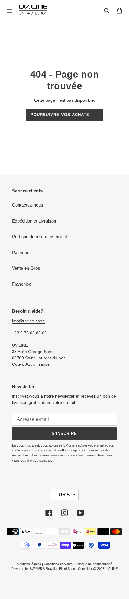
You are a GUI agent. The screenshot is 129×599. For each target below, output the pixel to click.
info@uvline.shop (28, 320)
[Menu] (9, 10)
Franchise (22, 284)
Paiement (21, 252)
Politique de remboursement (39, 236)
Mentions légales (29, 564)
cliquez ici (44, 460)
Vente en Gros (26, 268)
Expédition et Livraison (34, 220)
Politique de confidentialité (93, 564)
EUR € (63, 494)
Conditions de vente (58, 564)
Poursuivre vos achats (60, 114)
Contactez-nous (27, 204)
